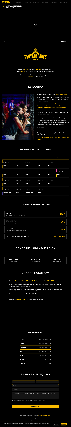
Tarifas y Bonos (34, 2)
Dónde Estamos (45, 2)
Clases (26, 2)
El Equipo (19, 2)
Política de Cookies (43, 420)
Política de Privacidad (34, 420)
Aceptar (63, 424)
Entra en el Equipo (64, 2)
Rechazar (56, 424)
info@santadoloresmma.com (44, 415)
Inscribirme (35, 406)
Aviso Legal (26, 420)
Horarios (54, 2)
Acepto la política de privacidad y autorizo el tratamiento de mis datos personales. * (29, 400)
